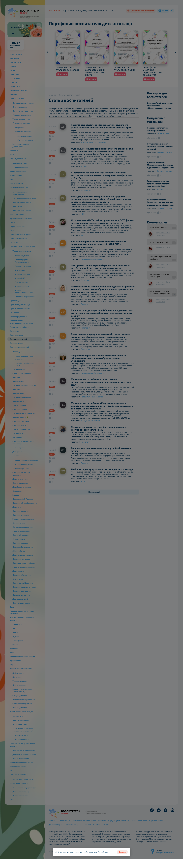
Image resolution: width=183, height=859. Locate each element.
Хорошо (122, 852)
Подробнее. (103, 852)
